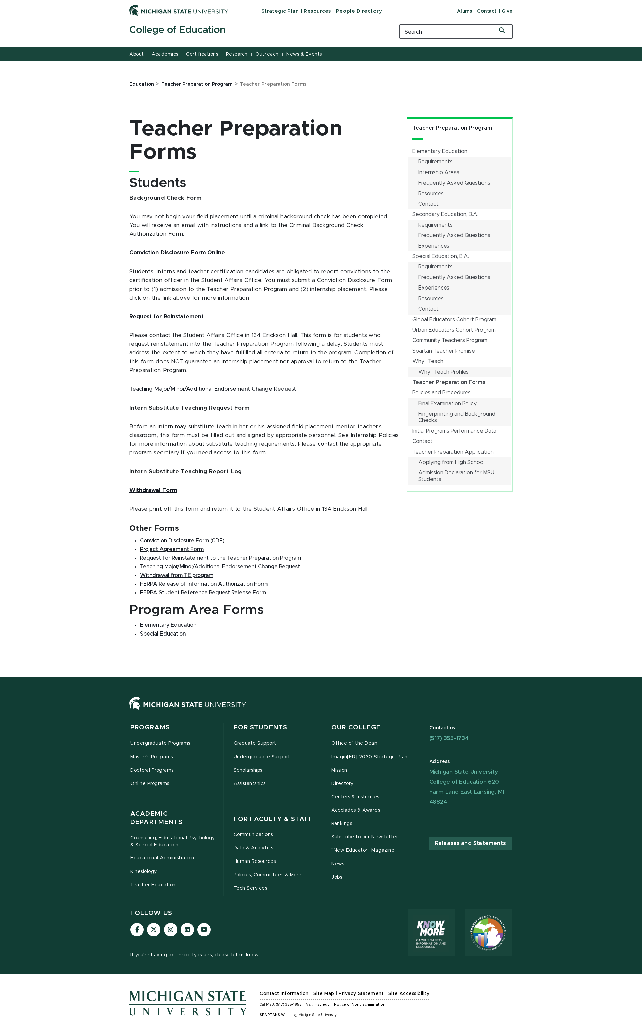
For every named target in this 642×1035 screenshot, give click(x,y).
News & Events (304, 54)
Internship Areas (438, 172)
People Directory (359, 11)
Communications (253, 834)
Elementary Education (439, 151)
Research (237, 54)
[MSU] (187, 710)
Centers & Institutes (355, 797)
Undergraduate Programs (160, 743)
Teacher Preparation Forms (448, 382)
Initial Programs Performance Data (454, 431)
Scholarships (248, 770)
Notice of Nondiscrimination (359, 1004)
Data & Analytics (253, 848)
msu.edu (322, 1004)
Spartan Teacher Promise (443, 351)
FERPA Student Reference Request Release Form (203, 592)
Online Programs (149, 783)
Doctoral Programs (152, 770)
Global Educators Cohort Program (454, 319)
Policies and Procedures (441, 392)
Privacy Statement (361, 993)
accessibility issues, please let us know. (214, 955)
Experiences (433, 246)
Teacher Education (153, 885)
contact (327, 444)
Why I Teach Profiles (443, 372)
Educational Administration (162, 858)
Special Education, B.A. (440, 256)
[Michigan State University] (178, 10)
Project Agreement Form (172, 549)
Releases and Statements (470, 843)
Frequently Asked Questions (454, 183)
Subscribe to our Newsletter (364, 837)
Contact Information (284, 993)
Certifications (202, 54)
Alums (464, 11)
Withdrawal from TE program (176, 575)
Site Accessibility (409, 993)
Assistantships (250, 783)
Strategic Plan (280, 11)
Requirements (435, 161)
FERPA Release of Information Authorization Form (204, 584)
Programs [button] (150, 727)
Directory (342, 783)
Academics (165, 54)
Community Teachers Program (449, 340)
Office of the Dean (354, 743)
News (337, 863)
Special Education (163, 634)
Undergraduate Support (262, 757)
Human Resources (255, 861)
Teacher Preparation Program (452, 128)
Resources (317, 11)
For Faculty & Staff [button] (273, 819)
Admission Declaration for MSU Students (456, 476)
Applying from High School (451, 462)
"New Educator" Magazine (362, 850)
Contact (487, 11)
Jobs (336, 877)
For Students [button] (261, 727)
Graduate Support (255, 743)
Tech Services (251, 888)
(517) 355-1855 (289, 1004)
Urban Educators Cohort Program (454, 330)
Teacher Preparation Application (453, 452)
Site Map (323, 993)
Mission (339, 770)
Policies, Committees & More (268, 875)
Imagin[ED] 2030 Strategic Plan (369, 757)
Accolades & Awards (355, 810)
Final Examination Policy (447, 403)
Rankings (341, 823)
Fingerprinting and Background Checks (456, 417)
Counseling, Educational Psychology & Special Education (172, 841)
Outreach (266, 54)
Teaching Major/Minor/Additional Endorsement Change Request (212, 389)
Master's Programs (151, 757)
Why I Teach (427, 361)
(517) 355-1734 (449, 738)
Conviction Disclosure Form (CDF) (182, 540)
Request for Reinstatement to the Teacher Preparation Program (220, 558)
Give (507, 11)
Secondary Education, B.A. (445, 214)
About (136, 54)
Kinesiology (143, 871)
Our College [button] (356, 727)
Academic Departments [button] (156, 818)
